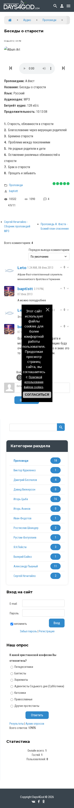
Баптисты (20, 673)
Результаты (16, 723)
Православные (23, 699)
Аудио (27, 20)
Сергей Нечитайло (25, 576)
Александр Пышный (26, 566)
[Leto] (9, 269)
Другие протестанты (26, 705)
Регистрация (46, 631)
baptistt (13, 191)
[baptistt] (9, 291)
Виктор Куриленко (25, 470)
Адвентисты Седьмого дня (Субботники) (39, 686)
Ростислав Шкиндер (26, 528)
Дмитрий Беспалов (25, 480)
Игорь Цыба (21, 499)
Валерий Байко (23, 556)
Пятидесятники (23, 666)
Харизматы (21, 679)
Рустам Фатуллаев (25, 537)
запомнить (20, 623)
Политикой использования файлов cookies (34, 382)
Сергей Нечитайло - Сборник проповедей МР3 (17, 226)
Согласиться (37, 394)
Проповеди (49, 20)
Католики (20, 692)
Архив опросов (34, 723)
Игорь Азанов (22, 508)
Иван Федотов (22, 518)
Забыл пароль (28, 631)
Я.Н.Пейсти (20, 547)
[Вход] (19, 377)
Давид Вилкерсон (24, 489)
